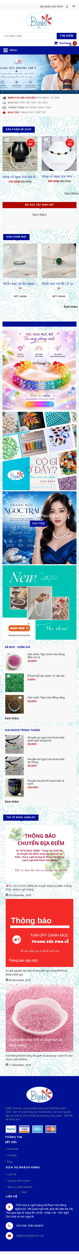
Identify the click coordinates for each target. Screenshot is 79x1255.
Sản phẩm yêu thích (51, 6)
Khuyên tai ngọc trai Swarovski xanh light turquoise (46, 739)
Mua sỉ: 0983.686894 (20, 1187)
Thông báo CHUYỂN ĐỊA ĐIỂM (31, 875)
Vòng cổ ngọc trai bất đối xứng (20, 177)
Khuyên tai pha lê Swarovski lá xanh (46, 782)
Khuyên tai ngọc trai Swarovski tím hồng (46, 761)
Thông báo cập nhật (23, 960)
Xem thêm (71, 193)
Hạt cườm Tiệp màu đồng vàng (46, 697)
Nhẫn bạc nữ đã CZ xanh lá (59, 283)
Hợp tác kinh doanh (19, 1180)
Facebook (12, 1149)
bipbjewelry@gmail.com (30, 1235)
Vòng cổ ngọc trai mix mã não (59, 176)
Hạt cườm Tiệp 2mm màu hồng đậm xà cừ (46, 656)
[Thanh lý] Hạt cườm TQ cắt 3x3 (46, 675)
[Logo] (39, 1094)
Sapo (24, 1192)
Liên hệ (12, 1174)
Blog (9, 1161)
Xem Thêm (39, 851)
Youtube (12, 1155)
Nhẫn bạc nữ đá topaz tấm (20, 283)
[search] (30, 36)
